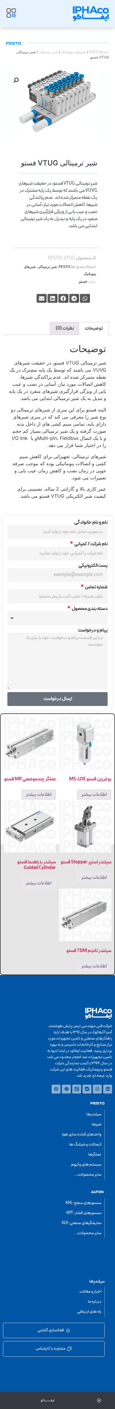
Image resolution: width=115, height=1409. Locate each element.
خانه (106, 52)
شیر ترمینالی (48, 52)
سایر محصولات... (87, 1175)
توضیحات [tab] (94, 328)
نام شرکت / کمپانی (91, 544)
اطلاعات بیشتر (94, 794)
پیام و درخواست (93, 630)
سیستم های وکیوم (86, 1164)
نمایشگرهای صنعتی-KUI (81, 1223)
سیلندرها (93, 1114)
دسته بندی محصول (89, 608)
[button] (16, 80)
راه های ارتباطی (89, 1312)
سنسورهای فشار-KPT (83, 1213)
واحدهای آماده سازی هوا (81, 1134)
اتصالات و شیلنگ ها (85, 1144)
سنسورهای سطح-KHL (83, 1203)
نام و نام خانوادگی (91, 522)
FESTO (94, 52)
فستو (83, 281)
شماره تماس (96, 587)
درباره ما (94, 1302)
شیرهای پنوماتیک (73, 52)
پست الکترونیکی (93, 565)
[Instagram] (97, 1089)
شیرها (96, 1124)
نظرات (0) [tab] (65, 328)
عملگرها (94, 1154)
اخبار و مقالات (90, 1291)
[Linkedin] (107, 1089)
